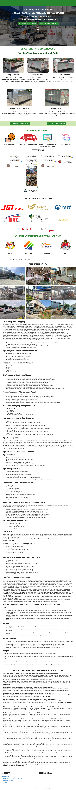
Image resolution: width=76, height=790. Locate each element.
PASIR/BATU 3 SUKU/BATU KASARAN (12, 778)
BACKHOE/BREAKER (8, 780)
